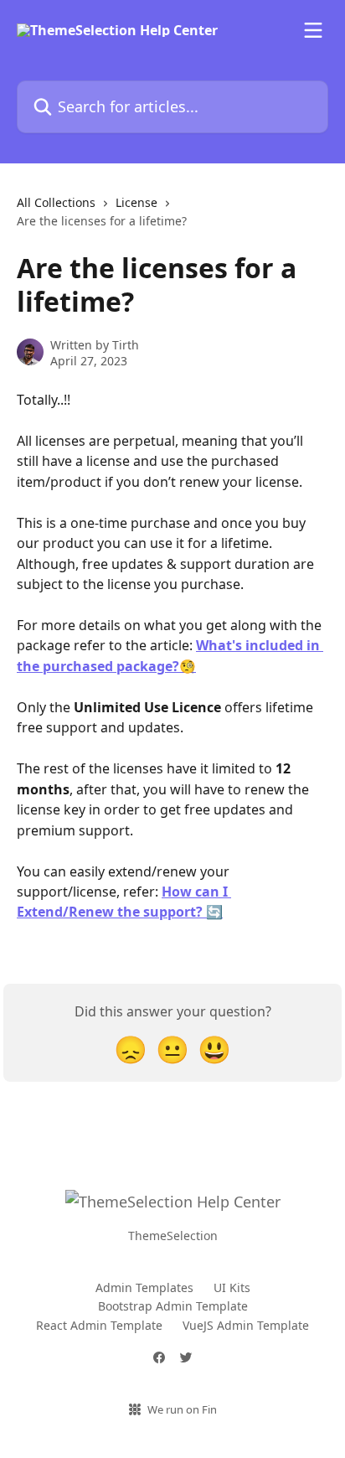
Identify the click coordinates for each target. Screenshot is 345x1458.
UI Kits (232, 1287)
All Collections (56, 202)
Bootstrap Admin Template (173, 1306)
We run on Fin (182, 1409)
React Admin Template (99, 1325)
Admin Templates (144, 1287)
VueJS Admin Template (246, 1325)
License (136, 202)
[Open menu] (313, 30)
